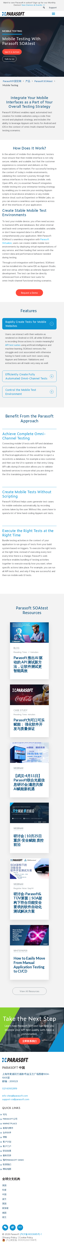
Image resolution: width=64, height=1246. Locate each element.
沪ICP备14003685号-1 (31, 1234)
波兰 (4, 1199)
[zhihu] (20, 1227)
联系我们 (6, 1165)
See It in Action (12, 51)
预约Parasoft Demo (13, 1160)
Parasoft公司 (9, 1119)
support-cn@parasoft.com (15, 1099)
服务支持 (6, 1155)
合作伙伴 (6, 1133)
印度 (4, 1190)
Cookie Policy (26, 1237)
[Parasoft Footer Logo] (15, 1060)
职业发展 (6, 1151)
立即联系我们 (29, 1041)
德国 (4, 1213)
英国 (4, 1204)
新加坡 (5, 1208)
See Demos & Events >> (33, 5)
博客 (4, 1137)
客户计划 (6, 1142)
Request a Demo (29, 292)
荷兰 (4, 1217)
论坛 (4, 1114)
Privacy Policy (10, 1237)
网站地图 (6, 1169)
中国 (4, 1194)
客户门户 (6, 1146)
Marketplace (9, 1124)
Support (53, 8)
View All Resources (29, 991)
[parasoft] (13, 13)
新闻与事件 (7, 1128)
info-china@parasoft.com (15, 1096)
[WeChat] (5, 1227)
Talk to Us (9, 58)
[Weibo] (13, 1227)
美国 (4, 1185)
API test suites (12, 345)
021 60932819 (9, 1088)
